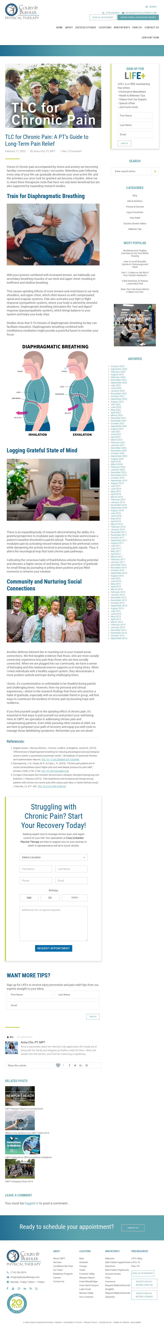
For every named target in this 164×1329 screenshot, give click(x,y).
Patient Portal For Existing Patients (138, 17)
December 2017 (118, 532)
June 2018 (116, 516)
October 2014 (117, 635)
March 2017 (117, 556)
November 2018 (119, 505)
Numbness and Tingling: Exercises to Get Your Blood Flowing (134, 253)
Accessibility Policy (72, 1322)
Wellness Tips (135, 229)
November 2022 (119, 393)
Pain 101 (135, 1266)
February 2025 (118, 371)
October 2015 (117, 603)
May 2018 (116, 518)
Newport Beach (87, 1277)
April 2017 (116, 554)
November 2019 (119, 475)
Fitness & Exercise (135, 206)
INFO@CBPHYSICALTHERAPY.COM (141, 13)
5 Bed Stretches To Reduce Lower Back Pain (135, 282)
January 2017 (118, 562)
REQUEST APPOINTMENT (53, 948)
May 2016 (116, 584)
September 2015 (119, 605)
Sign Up (93, 1017)
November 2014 (119, 633)
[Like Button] (58, 1065)
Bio (10, 1037)
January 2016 (118, 594)
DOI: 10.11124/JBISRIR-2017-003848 (60, 759)
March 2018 (117, 524)
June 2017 (116, 548)
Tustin (82, 1270)
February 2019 (118, 499)
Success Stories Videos (134, 223)
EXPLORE (135, 334)
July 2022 (116, 404)
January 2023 (118, 391)
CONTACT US (132, 1228)
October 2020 (117, 453)
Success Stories (113, 1274)
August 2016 (117, 575)
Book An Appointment (142, 1273)
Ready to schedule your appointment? (67, 1226)
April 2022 (116, 412)
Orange (83, 1266)
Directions (110, 1266)
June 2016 (116, 581)
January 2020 (118, 469)
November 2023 (119, 380)
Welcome (109, 1258)
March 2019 (117, 497)
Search (153, 6)
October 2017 (117, 537)
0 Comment (75, 151)
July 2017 (116, 546)
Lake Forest (85, 1289)
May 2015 (116, 616)
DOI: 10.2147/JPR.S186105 (52, 786)
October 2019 (117, 478)
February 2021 (118, 442)
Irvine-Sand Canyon (89, 1285)
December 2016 (118, 565)
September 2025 (119, 369)
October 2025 (117, 366)
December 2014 (118, 630)
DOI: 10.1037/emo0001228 (55, 771)
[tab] (10, 1037)
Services (57, 1262)
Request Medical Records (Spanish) (144, 1295)
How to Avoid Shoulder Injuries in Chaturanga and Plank (135, 264)
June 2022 (116, 407)
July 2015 (116, 611)
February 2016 (118, 592)
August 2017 (117, 543)
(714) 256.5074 (18, 1272)
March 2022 (117, 415)
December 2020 (118, 448)
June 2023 (116, 388)
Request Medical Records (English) (144, 1283)
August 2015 (117, 608)
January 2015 (118, 627)
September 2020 (119, 456)
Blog (135, 195)
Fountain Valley (87, 1274)
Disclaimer (136, 1322)
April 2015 (116, 619)
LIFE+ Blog (136, 1258)
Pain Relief (135, 218)
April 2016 (116, 586)
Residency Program (63, 1274)
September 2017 (119, 540)
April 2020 (116, 461)
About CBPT (59, 1258)
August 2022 (117, 401)
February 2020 (118, 467)
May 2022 (116, 410)
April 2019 (116, 494)
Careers (57, 1277)
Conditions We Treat (63, 1266)
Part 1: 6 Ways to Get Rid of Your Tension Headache (134, 274)
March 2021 (117, 439)
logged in (31, 1203)
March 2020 (117, 464)
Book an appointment (103, 17)
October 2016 (117, 570)
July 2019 (116, 486)
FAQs (108, 1277)
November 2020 (119, 450)
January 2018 (118, 529)
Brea (81, 1258)
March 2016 (117, 589)
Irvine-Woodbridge (88, 1281)
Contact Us (58, 1281)
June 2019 (116, 488)
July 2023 (116, 385)
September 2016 (119, 573)
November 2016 (119, 567)
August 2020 (117, 459)
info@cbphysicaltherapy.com (25, 1277)
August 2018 (117, 510)
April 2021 (116, 437)
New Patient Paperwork (117, 1270)
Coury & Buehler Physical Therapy (22, 11)
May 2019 (116, 491)
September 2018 (119, 507)
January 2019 (118, 502)
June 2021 (116, 434)
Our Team (58, 1270)
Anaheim (83, 1262)
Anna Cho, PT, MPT (33, 1042)
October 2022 (117, 396)
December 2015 (118, 597)
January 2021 (118, 445)
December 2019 (118, 472)
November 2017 (119, 535)
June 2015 (116, 614)
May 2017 (116, 551)
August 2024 (117, 374)
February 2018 (118, 526)
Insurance (110, 1281)
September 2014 (119, 638)
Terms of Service (121, 1322)
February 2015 (118, 624)
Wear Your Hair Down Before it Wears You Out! (135, 290)
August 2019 (117, 483)
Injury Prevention (135, 212)
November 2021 (119, 420)
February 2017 (118, 559)
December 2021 (118, 418)
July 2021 (116, 431)
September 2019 (119, 480)
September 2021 (119, 426)
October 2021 (117, 423)
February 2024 (118, 377)
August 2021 (117, 429)
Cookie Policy (105, 1322)
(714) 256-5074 (112, 13)
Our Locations (86, 1297)
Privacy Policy (91, 1322)
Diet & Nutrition (134, 201)
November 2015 (119, 600)
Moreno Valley (86, 1293)
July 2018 (116, 513)
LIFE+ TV (135, 1262)
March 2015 (117, 622)
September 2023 (119, 382)
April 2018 (116, 521)
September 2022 (119, 399)
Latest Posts (24, 1037)
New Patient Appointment (118, 1262)
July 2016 (116, 578)
